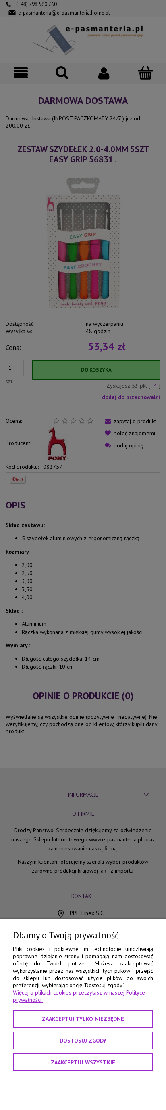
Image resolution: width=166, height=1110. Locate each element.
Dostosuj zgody (83, 1040)
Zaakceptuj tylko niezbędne (83, 1018)
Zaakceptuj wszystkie (83, 1062)
